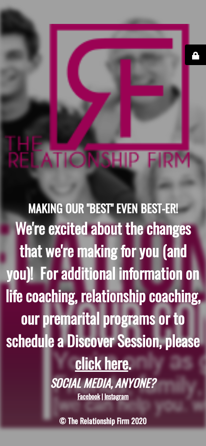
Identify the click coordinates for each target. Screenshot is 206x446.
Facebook (89, 396)
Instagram (116, 396)
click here (101, 362)
